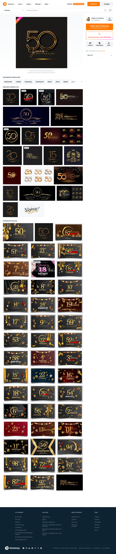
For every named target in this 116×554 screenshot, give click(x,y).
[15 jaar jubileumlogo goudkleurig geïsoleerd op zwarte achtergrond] (53, 155)
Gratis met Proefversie (99, 27)
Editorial (37, 4)
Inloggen (107, 4)
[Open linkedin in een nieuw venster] (29, 548)
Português (98, 522)
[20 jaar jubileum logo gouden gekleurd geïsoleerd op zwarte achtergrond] (12, 155)
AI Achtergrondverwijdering (23, 537)
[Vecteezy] (5, 4)
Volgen (110, 20)
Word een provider (74, 525)
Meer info (90, 55)
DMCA (44, 519)
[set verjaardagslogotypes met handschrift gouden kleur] (61, 136)
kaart (73, 82)
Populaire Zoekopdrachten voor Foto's (52, 529)
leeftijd (18, 82)
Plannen (69, 4)
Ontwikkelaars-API (20, 530)
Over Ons (74, 522)
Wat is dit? (102, 51)
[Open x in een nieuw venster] (38, 548)
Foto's (20, 4)
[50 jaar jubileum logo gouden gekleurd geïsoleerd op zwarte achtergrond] (44, 232)
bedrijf (66, 82)
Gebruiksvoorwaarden (85, 548)
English (97, 517)
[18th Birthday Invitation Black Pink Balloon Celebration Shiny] (43, 268)
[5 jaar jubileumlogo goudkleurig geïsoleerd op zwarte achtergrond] (30, 136)
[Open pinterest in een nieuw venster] (32, 548)
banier (50, 82)
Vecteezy (17, 519)
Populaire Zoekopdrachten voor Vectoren (52, 525)
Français (97, 527)
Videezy (17, 522)
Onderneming (19, 525)
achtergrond (40, 82)
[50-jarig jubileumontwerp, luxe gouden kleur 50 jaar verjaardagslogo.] (73, 155)
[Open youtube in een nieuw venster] (41, 548)
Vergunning (46, 517)
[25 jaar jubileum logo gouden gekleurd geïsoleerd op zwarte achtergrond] (10, 209)
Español (97, 519)
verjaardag (28, 82)
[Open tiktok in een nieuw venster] (35, 548)
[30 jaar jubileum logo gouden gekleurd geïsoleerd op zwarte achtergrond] (11, 97)
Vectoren (11, 4)
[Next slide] (80, 82)
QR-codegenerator (21, 539)
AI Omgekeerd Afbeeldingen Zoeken (24, 533)
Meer (46, 4)
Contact (74, 519)
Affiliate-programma (48, 522)
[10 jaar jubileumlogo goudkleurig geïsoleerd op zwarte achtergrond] (10, 193)
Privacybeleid (96, 548)
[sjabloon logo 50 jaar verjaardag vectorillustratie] (29, 97)
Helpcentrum (76, 517)
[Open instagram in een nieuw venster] (26, 548)
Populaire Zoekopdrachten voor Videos (52, 534)
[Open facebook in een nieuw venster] (23, 548)
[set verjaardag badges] (70, 193)
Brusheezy (18, 517)
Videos (29, 4)
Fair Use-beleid (106, 548)
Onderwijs (18, 527)
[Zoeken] (105, 10)
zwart (58, 82)
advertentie (8, 82)
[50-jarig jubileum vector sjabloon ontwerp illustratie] (32, 155)
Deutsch (97, 525)
